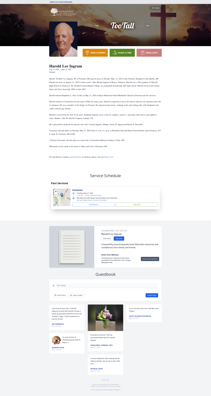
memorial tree (75, 157)
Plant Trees (137, 204)
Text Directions (93, 204)
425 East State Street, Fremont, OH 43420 (92, 200)
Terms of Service (111, 386)
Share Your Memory (150, 259)
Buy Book (119, 238)
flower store (108, 157)
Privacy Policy (99, 386)
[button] (61, 195)
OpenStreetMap (108, 390)
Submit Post (151, 295)
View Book (107, 238)
